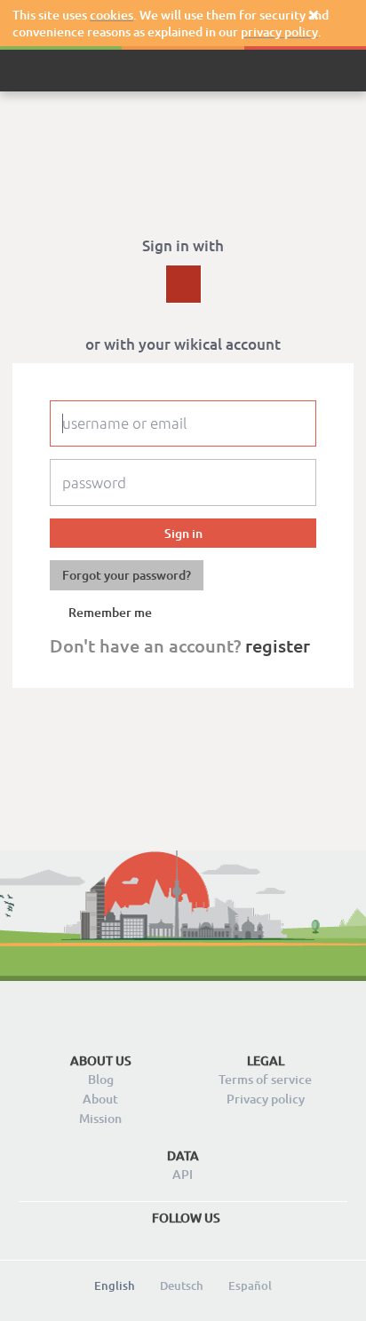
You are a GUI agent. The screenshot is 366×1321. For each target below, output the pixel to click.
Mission (100, 1118)
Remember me (110, 612)
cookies (111, 14)
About (100, 1098)
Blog (101, 1079)
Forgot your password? (126, 574)
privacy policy (279, 31)
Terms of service (265, 1079)
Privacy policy (266, 1098)
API (182, 1174)
